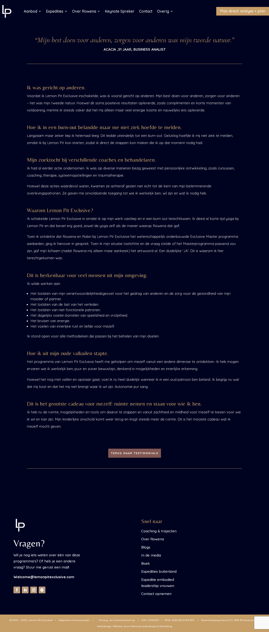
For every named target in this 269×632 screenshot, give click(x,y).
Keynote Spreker (119, 11)
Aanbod (30, 11)
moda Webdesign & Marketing (151, 626)
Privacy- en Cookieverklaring (117, 620)
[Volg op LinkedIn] (25, 590)
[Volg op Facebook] (16, 590)
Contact (145, 11)
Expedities (54, 11)
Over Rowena (84, 11)
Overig (163, 11)
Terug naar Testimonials (134, 453)
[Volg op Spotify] (42, 590)
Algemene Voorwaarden (74, 620)
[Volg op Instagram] (33, 590)
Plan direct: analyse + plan (242, 11)
